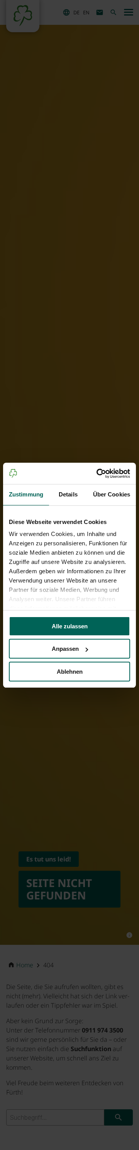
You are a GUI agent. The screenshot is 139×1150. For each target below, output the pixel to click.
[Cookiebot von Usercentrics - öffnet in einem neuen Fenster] (98, 474)
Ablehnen (70, 671)
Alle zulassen (70, 626)
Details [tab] (68, 494)
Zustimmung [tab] (26, 494)
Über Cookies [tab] (111, 494)
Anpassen (65, 648)
